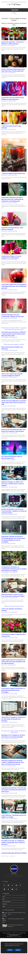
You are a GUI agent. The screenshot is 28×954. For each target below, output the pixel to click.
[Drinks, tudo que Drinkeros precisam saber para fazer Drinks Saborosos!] (14, 66)
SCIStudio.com (14, 934)
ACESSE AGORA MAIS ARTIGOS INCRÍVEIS (14, 853)
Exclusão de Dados (22, 932)
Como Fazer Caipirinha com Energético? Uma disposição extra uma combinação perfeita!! (14, 286)
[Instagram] (12, 885)
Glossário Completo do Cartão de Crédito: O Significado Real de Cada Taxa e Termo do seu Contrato (12, 762)
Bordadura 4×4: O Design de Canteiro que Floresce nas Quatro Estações (13, 736)
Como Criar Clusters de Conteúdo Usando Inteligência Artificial (12, 375)
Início (3, 896)
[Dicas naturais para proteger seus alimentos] (14, 344)
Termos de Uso (14, 932)
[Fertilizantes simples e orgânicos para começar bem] (14, 631)
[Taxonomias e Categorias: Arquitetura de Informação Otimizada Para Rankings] (14, 714)
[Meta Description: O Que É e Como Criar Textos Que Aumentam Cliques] (14, 591)
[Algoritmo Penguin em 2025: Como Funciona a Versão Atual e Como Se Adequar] (14, 479)
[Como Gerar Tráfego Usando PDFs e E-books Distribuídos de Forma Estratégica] (14, 685)
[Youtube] (12, 889)
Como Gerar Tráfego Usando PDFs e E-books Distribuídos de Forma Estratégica (13, 690)
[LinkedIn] (16, 885)
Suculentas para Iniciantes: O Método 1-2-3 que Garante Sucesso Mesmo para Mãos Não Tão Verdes (14, 334)
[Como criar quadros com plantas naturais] (14, 606)
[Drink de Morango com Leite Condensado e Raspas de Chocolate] (14, 312)
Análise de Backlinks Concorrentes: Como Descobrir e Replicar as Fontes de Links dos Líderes (14, 511)
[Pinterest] (20, 885)
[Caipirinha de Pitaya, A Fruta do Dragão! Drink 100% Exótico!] (14, 253)
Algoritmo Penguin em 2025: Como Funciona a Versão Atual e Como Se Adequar (12, 483)
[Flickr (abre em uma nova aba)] (17, 4)
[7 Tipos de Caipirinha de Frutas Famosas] (14, 123)
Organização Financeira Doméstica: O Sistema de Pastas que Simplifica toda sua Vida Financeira (13, 661)
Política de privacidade (6, 932)
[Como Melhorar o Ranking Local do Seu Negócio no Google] (14, 812)
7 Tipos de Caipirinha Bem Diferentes (13, 173)
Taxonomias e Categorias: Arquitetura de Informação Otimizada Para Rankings (13, 719)
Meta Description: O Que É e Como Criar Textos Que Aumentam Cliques (12, 595)
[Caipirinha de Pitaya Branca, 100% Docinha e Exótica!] (14, 225)
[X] (4, 885)
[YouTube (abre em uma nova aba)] (19, 4)
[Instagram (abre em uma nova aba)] (12, 4)
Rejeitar (18, 950)
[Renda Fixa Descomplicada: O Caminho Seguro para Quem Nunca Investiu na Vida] (14, 398)
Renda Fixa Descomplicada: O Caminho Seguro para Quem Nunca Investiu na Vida (13, 402)
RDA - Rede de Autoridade (17, 936)
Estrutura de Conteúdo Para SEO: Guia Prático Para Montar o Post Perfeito (13, 430)
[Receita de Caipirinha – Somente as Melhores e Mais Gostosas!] (14, 39)
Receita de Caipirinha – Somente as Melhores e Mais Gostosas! (12, 43)
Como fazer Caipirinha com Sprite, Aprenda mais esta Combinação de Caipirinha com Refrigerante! (12, 199)
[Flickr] (4, 889)
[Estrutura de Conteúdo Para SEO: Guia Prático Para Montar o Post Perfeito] (14, 426)
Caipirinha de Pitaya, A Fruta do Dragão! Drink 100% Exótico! (11, 257)
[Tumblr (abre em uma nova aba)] (15, 4)
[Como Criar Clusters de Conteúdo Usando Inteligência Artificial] (14, 371)
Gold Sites (8, 934)
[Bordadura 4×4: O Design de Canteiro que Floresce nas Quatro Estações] (14, 732)
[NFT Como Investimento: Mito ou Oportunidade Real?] (14, 453)
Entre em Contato (6, 901)
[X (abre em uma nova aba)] (8, 4)
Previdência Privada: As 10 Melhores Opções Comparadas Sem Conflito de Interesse (13, 842)
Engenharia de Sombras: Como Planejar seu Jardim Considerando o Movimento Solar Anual (14, 789)
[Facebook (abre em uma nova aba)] (9, 4)
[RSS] (16, 889)
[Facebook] (8, 885)
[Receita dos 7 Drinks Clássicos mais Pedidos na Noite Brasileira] (14, 95)
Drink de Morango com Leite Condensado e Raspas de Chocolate (12, 315)
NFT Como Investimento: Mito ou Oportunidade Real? (11, 457)
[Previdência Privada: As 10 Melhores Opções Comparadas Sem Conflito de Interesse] (14, 838)
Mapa (3, 906)
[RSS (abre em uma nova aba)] (20, 4)
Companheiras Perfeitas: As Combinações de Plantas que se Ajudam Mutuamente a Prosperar (14, 568)
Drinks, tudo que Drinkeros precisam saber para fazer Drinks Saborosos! (13, 70)
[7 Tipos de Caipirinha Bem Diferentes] (14, 170)
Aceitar (10, 950)
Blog (3, 899)
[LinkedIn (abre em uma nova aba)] (14, 4)
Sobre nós (4, 904)
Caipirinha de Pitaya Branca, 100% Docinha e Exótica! (12, 228)
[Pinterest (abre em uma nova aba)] (11, 4)
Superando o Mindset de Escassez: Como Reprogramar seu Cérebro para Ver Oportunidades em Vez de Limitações (13, 539)
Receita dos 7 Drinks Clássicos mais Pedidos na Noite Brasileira (12, 98)
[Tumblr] (8, 889)
